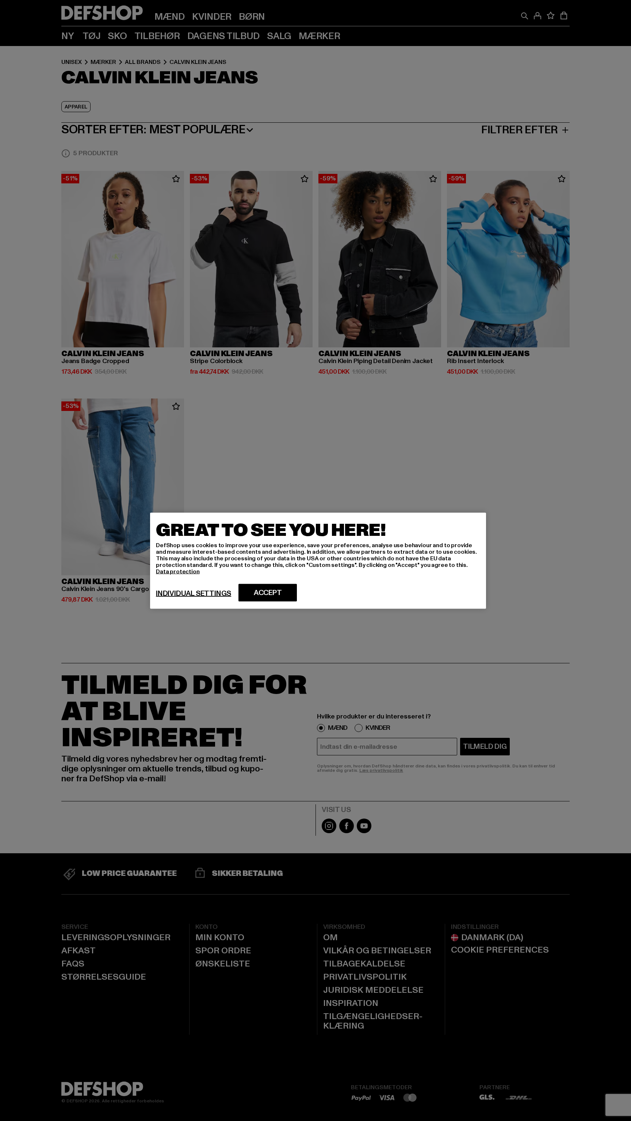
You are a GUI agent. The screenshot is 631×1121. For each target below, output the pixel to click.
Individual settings (193, 593)
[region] (318, 560)
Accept (268, 592)
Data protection (178, 571)
